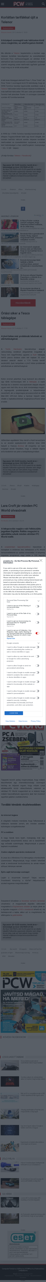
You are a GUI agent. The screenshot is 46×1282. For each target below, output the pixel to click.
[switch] (37, 606)
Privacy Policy (36, 721)
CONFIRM (14, 713)
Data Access (23, 721)
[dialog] (23, 641)
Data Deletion (10, 721)
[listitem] (23, 601)
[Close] (42, 561)
